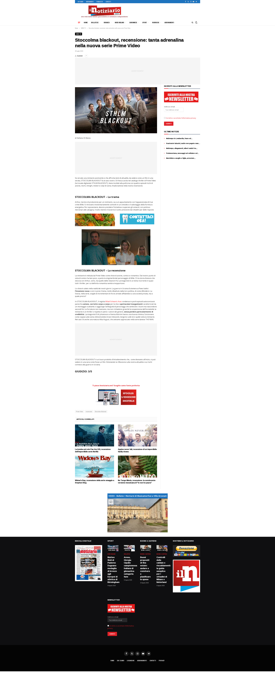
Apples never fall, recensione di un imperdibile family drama (137, 450)
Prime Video (79, 411)
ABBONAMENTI (90, 2)
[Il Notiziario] (104, 11)
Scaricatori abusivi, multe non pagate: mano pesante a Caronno (182, 143)
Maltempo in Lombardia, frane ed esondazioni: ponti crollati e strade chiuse (182, 138)
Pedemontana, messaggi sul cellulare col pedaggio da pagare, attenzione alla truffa (182, 153)
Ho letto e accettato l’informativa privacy (181, 118)
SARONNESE (133, 22)
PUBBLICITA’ (99, 2)
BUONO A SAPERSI (145, 550)
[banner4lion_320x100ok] (95, 220)
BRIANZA (107, 22)
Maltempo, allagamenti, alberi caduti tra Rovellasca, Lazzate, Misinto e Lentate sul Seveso (182, 148)
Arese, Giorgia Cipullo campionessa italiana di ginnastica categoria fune (129, 567)
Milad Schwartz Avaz (113, 301)
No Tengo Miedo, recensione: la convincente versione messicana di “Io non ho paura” (136, 481)
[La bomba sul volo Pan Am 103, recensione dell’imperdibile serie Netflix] (94, 435)
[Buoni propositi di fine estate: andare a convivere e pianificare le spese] (145, 548)
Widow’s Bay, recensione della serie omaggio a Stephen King (94, 481)
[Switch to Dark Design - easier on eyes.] (196, 22)
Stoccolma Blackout (100, 411)
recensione (89, 411)
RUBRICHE (155, 22)
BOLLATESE (95, 22)
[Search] (192, 22)
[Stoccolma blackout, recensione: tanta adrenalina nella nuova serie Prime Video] (116, 110)
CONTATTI (108, 2)
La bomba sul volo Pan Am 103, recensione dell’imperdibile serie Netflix (93, 450)
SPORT (144, 22)
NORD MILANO (119, 22)
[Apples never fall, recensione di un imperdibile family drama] (137, 435)
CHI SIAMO (80, 2)
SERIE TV (78, 34)
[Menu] (79, 22)
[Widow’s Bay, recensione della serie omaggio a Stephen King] (94, 467)
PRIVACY (161, 660)
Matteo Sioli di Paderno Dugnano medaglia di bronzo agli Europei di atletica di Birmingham (113, 570)
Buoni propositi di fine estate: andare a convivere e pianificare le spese (145, 568)
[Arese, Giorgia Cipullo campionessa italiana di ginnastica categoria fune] (129, 548)
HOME (86, 22)
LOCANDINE (130, 660)
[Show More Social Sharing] (86, 56)
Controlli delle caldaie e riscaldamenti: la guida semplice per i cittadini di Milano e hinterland (162, 570)
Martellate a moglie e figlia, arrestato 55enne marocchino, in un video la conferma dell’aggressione (182, 158)
